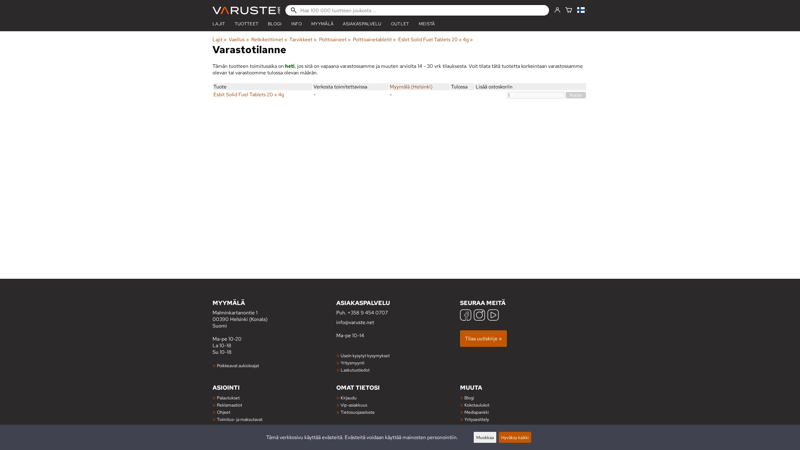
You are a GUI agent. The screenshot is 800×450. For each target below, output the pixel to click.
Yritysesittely (476, 419)
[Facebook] (465, 315)
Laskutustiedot (355, 370)
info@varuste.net (355, 322)
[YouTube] (493, 315)
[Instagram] (479, 315)
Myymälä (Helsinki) (411, 86)
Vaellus (239, 39)
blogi (275, 24)
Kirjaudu (349, 398)
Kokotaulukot (476, 405)
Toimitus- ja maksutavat (239, 419)
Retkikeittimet (269, 39)
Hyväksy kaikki (515, 437)
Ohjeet (223, 412)
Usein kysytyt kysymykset (365, 355)
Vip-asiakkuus (354, 405)
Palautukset (228, 398)
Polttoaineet (335, 39)
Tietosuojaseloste (358, 412)
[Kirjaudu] (557, 10)
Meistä (427, 24)
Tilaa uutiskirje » (483, 338)
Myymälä (322, 24)
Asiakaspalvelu (362, 24)
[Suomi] (582, 10)
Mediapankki (476, 412)
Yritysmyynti (352, 363)
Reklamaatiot (229, 405)
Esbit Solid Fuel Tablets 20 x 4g (435, 39)
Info (296, 24)
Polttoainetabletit (374, 39)
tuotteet (247, 24)
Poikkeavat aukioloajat (238, 365)
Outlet (400, 24)
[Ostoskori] (568, 10)
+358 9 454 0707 (368, 312)
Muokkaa (485, 437)
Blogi (469, 398)
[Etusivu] (246, 10)
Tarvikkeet (303, 39)
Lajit (218, 24)
